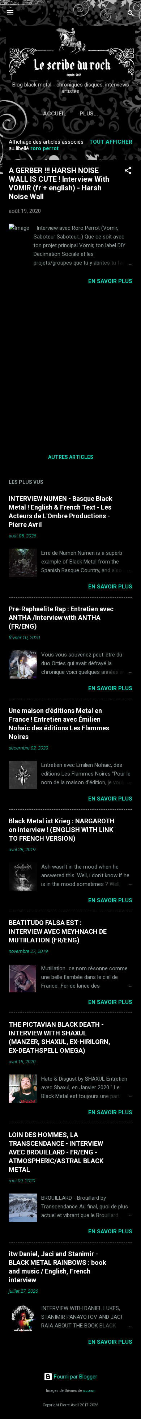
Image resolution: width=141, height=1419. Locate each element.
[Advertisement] (70, 366)
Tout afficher (110, 142)
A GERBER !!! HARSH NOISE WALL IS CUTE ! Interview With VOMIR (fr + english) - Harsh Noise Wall (59, 183)
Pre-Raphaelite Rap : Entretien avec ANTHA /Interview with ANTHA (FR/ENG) (61, 617)
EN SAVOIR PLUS (110, 281)
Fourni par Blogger (74, 1376)
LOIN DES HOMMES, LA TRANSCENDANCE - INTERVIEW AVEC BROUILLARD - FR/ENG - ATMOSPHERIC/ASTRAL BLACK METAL (56, 1152)
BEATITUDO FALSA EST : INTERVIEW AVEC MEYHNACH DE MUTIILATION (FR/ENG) (58, 931)
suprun (89, 1390)
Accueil (55, 113)
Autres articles (70, 457)
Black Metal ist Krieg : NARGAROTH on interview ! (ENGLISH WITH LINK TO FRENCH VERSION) (62, 829)
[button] (128, 171)
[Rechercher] (131, 15)
